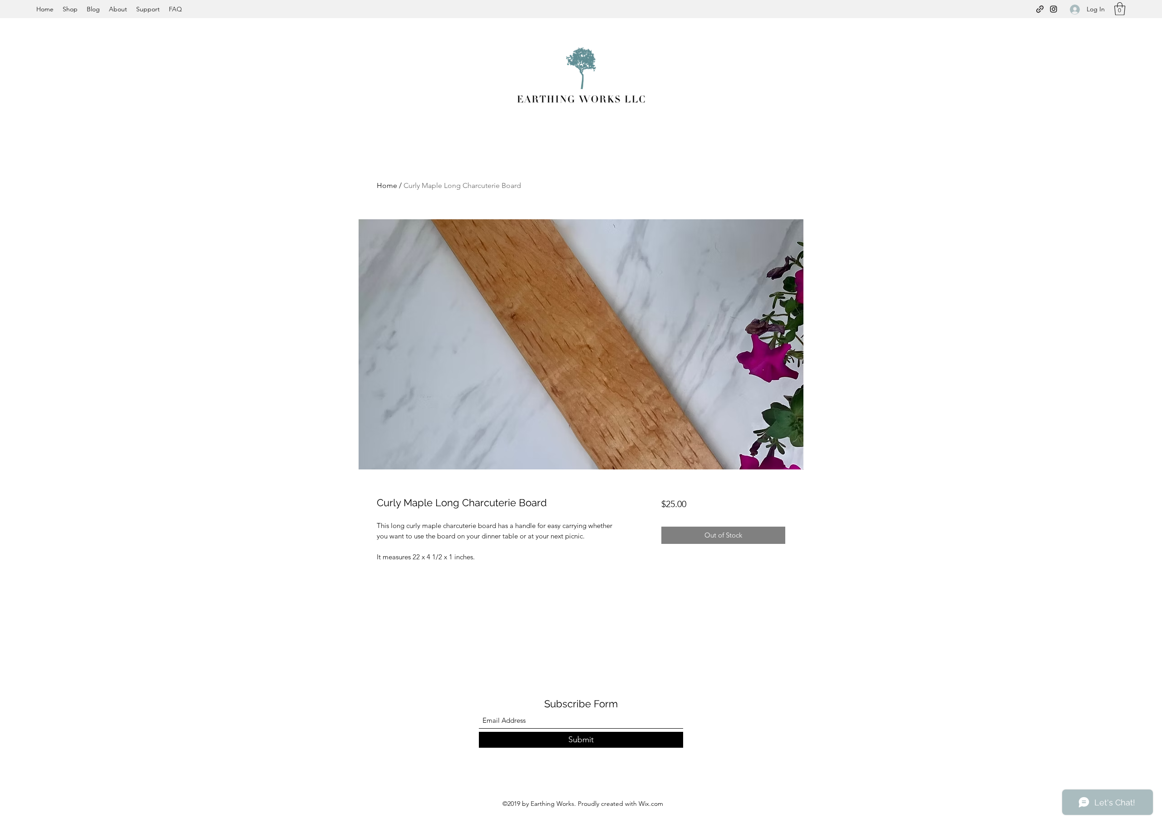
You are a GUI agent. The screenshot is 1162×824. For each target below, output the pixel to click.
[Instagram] (1053, 9)
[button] (1119, 8)
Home (387, 185)
